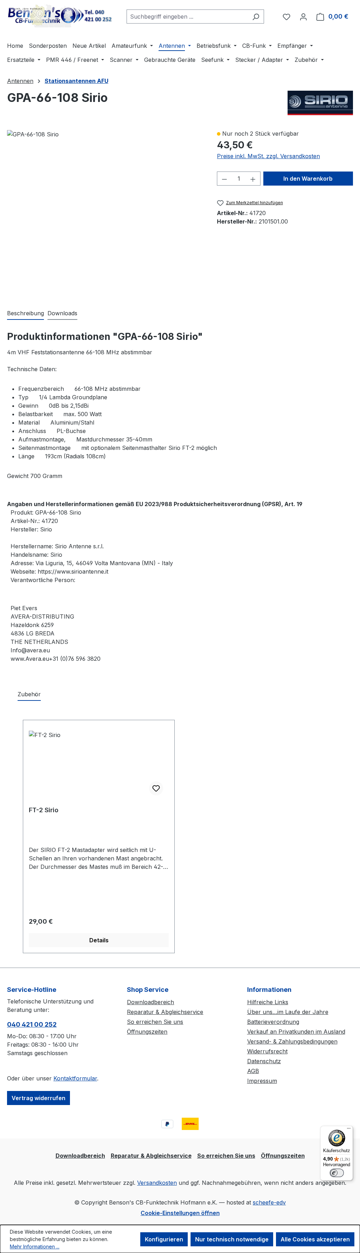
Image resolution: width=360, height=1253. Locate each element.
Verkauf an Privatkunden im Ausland (296, 1031)
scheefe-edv (269, 1202)
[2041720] (33, 134)
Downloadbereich (150, 1002)
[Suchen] (256, 16)
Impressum (262, 1080)
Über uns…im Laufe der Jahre (287, 1011)
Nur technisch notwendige (232, 1239)
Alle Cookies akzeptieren (315, 1239)
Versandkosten (157, 1182)
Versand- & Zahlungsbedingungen (292, 1041)
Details (99, 940)
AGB (253, 1070)
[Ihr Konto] (303, 16)
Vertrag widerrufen (38, 1098)
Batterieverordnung (273, 1021)
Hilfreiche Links (267, 1002)
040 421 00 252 (32, 1024)
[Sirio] (320, 103)
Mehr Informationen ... (34, 1246)
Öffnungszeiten (147, 1031)
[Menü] (349, 1130)
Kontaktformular (75, 1078)
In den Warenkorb (308, 178)
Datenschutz (264, 1061)
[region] (105, 212)
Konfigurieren (164, 1239)
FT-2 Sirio (43, 810)
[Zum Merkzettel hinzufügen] (156, 788)
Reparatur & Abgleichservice (165, 1011)
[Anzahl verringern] (224, 179)
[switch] (337, 1173)
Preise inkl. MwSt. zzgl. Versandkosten (268, 156)
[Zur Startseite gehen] (59, 15)
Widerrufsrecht (267, 1051)
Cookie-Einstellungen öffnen (180, 1212)
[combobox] (187, 16)
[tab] (25, 313)
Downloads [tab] (62, 313)
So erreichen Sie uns (155, 1021)
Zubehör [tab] (29, 694)
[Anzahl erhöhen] (253, 179)
